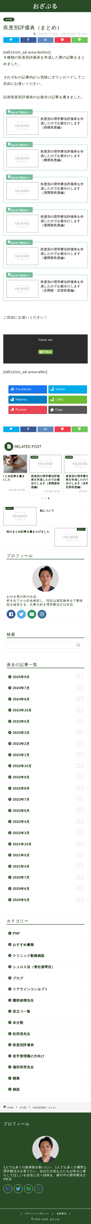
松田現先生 (21, 1034)
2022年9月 (46, 777)
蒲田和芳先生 (23, 1067)
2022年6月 (46, 810)
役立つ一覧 (21, 1011)
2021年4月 (46, 866)
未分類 (9, 19)
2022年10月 (46, 766)
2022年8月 (46, 788)
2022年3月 (46, 833)
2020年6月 (46, 888)
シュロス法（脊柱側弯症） (34, 967)
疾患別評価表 (23, 1045)
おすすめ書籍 (23, 944)
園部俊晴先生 (23, 1000)
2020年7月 (46, 877)
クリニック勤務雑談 (29, 955)
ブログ (18, 978)
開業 (16, 1078)
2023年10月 (46, 710)
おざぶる (45, 5)
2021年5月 (46, 855)
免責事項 (61, 1213)
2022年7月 (47, 799)
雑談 (16, 1089)
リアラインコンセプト (30, 989)
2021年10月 (46, 844)
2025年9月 (46, 677)
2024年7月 (46, 688)
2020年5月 (46, 900)
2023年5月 (46, 721)
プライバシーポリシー (37, 1213)
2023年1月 (46, 755)
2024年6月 (46, 699)
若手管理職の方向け (29, 1056)
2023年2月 (46, 744)
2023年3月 (46, 732)
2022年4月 (46, 821)
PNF (16, 933)
